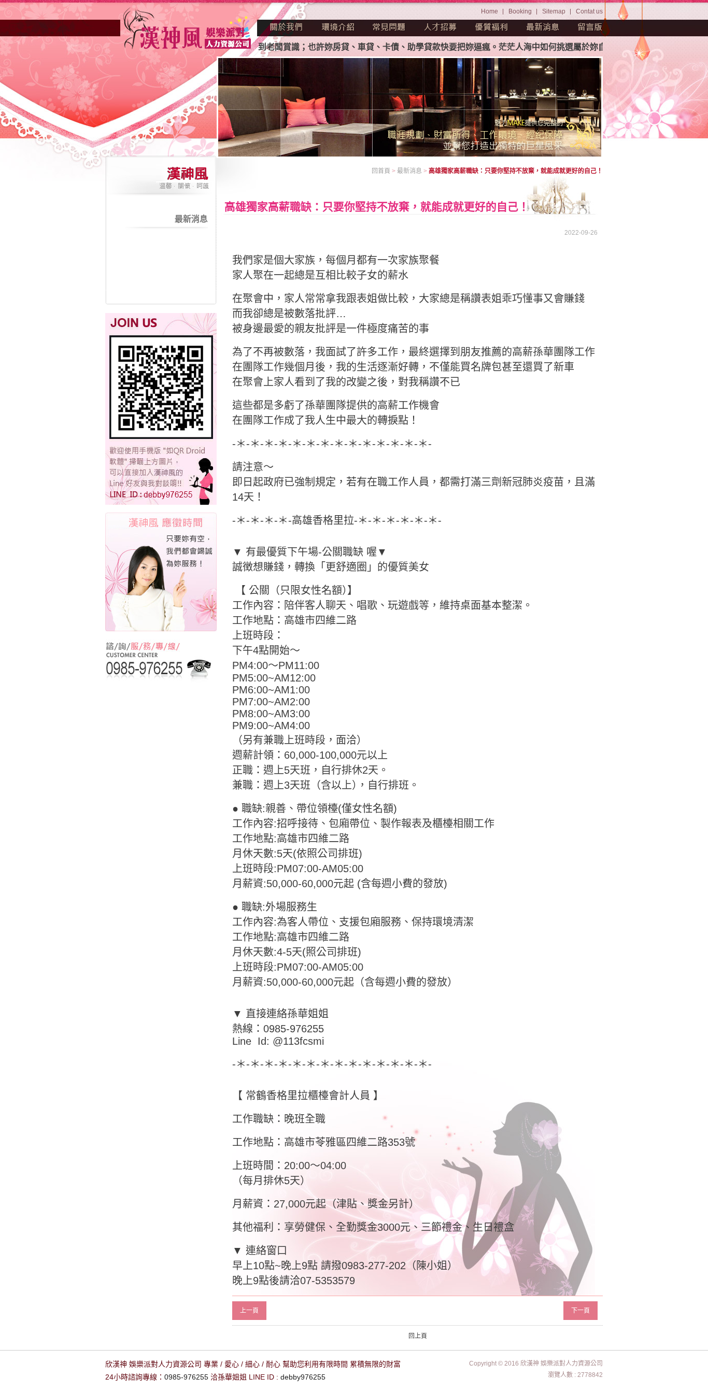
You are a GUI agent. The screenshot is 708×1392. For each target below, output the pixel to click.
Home (489, 11)
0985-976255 (186, 1377)
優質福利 (491, 27)
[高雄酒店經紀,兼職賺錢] (188, 30)
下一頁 (580, 1310)
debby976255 (302, 1377)
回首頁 (381, 171)
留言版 (590, 27)
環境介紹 (338, 27)
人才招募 (440, 27)
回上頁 (417, 1336)
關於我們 (286, 27)
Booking (520, 11)
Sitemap (553, 11)
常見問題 (389, 27)
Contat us (589, 11)
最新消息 (543, 27)
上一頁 (249, 1310)
